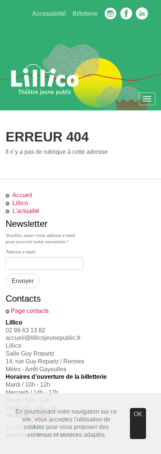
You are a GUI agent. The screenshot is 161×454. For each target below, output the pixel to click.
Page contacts (30, 311)
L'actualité (25, 211)
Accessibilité (49, 13)
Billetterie (85, 13)
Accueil (22, 195)
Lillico (20, 203)
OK (138, 414)
